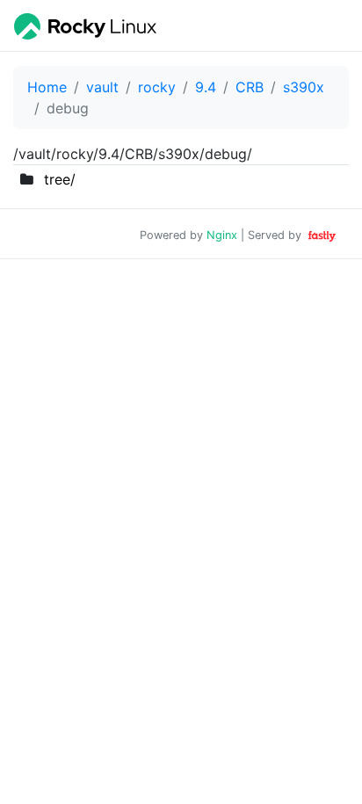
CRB (249, 87)
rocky (157, 87)
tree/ (60, 179)
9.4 (205, 87)
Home (47, 87)
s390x (303, 87)
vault (102, 87)
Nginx (221, 235)
